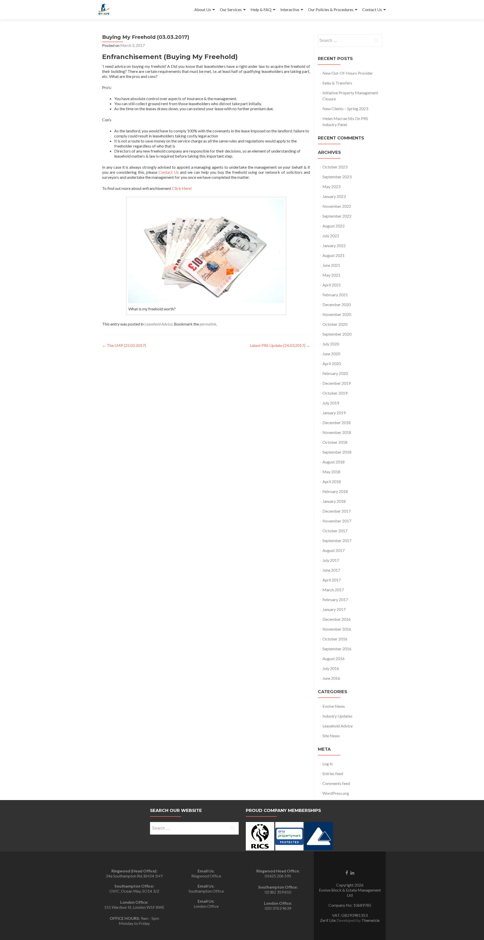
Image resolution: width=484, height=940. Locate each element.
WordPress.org (335, 793)
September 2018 (336, 452)
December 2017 (336, 511)
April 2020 (331, 363)
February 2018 (335, 491)
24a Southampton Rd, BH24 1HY (134, 875)
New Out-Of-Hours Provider (347, 73)
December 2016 (336, 619)
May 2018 (331, 471)
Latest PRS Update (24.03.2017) (280, 345)
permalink (208, 323)
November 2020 (336, 314)
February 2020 (335, 373)
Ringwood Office (206, 875)
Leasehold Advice (158, 323)
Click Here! (182, 188)
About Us (202, 9)
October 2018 (334, 442)
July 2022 (330, 235)
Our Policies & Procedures (330, 9)
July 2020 (330, 343)
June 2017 (331, 570)
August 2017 (333, 550)
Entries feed (332, 773)
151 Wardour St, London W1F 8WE (134, 907)
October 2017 (334, 530)
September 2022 (336, 216)
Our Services (231, 9)
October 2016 (334, 638)
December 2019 (336, 383)
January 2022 (334, 245)
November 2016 (336, 629)
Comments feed (336, 783)
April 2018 (331, 481)
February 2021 (335, 294)
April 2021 (331, 284)
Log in (327, 763)
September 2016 (336, 648)
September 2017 (336, 540)
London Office (206, 906)
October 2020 (334, 324)
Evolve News (333, 706)
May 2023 (331, 186)
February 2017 (335, 599)
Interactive (289, 9)
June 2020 (331, 353)
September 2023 (336, 176)
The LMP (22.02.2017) (124, 345)
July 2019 (330, 402)
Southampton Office (206, 891)
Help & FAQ (261, 9)
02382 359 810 (278, 892)
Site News (331, 735)
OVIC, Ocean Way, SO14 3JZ (134, 891)
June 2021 (331, 265)
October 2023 (334, 166)
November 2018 (336, 432)
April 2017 (331, 579)
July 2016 (330, 668)
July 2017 (330, 560)
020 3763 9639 (278, 908)
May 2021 (331, 275)
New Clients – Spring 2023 (345, 108)
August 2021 (333, 255)
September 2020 (336, 334)
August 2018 (333, 461)
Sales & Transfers (337, 82)
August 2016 (333, 658)
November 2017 (336, 520)
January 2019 (334, 412)
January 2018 (334, 501)
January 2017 (334, 609)
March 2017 (333, 589)
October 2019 (334, 393)
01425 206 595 (278, 875)
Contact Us (372, 9)
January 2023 (334, 196)
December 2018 (336, 422)
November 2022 (336, 206)
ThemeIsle (370, 920)
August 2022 (333, 225)
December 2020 (336, 304)
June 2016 (331, 678)
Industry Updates (337, 716)
